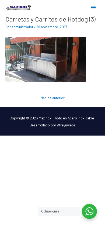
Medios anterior (52, 97)
